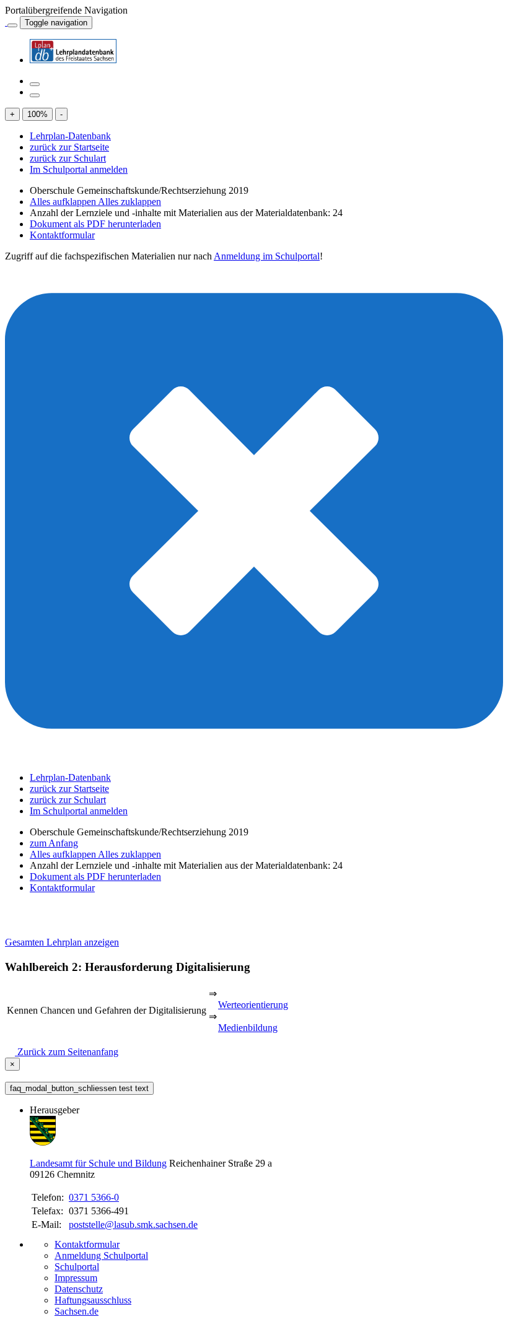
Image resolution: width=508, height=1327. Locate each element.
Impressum (76, 1278)
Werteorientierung (253, 1004)
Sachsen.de (77, 1311)
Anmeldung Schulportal (101, 1255)
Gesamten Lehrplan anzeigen (62, 942)
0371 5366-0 (94, 1197)
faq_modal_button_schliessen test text (79, 1088)
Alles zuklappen (129, 201)
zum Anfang (54, 843)
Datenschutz (79, 1289)
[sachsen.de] (6, 22)
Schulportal (77, 1266)
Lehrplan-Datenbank (70, 136)
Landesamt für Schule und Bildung (98, 1163)
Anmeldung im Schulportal (267, 256)
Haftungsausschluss (93, 1300)
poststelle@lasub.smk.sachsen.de (133, 1224)
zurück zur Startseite (69, 147)
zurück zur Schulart (68, 158)
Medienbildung (248, 1027)
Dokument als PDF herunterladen (95, 224)
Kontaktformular (62, 235)
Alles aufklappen (64, 201)
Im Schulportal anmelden (79, 169)
